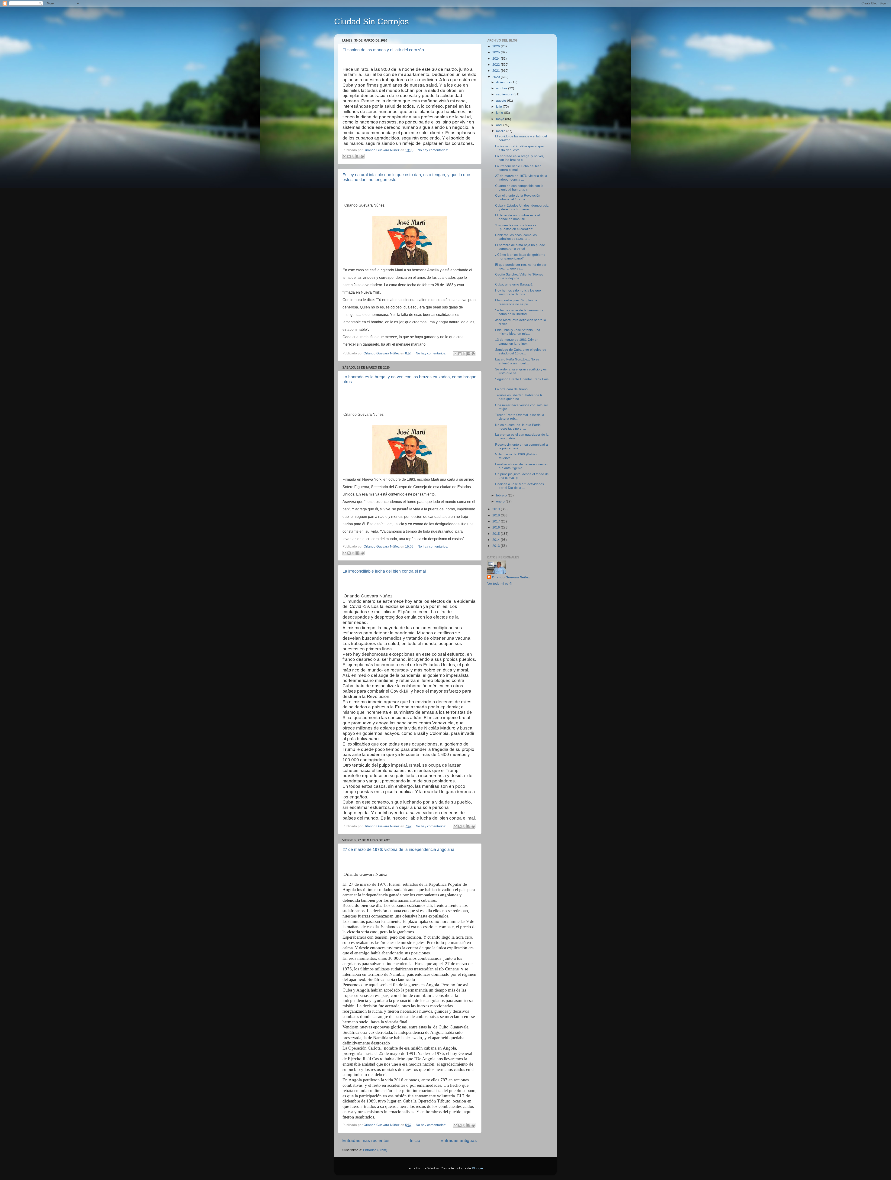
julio (499, 106)
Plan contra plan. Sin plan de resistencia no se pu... (516, 302)
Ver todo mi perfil (499, 583)
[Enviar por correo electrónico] (344, 156)
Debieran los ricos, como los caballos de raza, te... (516, 236)
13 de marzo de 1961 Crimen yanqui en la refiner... (516, 341)
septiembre (504, 94)
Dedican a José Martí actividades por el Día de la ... (519, 486)
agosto (501, 100)
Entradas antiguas (458, 1140)
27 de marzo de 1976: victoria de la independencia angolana (398, 849)
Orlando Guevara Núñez (511, 577)
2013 (496, 546)
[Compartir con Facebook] (357, 156)
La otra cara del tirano (511, 389)
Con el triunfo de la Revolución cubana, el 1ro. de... (517, 197)
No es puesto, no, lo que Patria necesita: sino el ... (518, 426)
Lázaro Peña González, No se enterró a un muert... (517, 361)
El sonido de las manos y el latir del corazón (383, 50)
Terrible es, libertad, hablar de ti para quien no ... (518, 397)
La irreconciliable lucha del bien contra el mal (384, 571)
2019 (496, 509)
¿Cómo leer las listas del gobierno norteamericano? (520, 256)
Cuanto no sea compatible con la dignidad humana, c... (519, 187)
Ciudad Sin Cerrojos (371, 21)
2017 (496, 521)
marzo (501, 131)
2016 (496, 527)
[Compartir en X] (353, 156)
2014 (496, 539)
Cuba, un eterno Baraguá (514, 284)
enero (501, 501)
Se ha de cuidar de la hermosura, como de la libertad (519, 312)
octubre (502, 88)
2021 (496, 70)
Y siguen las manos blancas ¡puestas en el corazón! (515, 227)
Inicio (415, 1140)
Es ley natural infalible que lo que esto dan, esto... (519, 148)
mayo (500, 119)
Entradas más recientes (366, 1140)
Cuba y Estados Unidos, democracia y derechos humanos (522, 207)
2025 (496, 52)
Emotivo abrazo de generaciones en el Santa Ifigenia (521, 466)
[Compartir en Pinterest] (362, 156)
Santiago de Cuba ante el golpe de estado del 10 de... (520, 351)
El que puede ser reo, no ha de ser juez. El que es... (520, 266)
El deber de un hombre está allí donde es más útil (518, 217)
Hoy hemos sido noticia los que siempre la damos (518, 292)
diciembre (503, 82)
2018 (496, 515)
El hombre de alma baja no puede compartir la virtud (520, 246)
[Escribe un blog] (349, 156)
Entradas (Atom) (375, 1150)
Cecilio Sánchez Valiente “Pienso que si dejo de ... (519, 276)
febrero (502, 495)
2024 (496, 58)
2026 (496, 46)
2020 (496, 77)
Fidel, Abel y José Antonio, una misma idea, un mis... (517, 331)
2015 (496, 533)
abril (499, 125)
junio (500, 112)
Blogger (477, 1168)
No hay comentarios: (433, 150)
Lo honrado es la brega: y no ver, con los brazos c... (519, 158)
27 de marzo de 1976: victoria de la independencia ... (521, 177)
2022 (496, 64)
